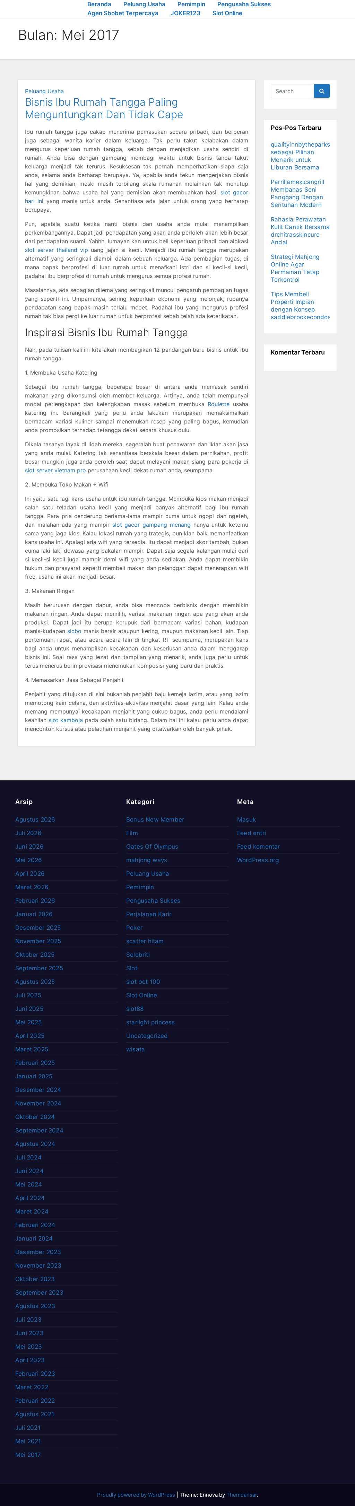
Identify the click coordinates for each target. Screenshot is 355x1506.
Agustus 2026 (35, 819)
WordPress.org (258, 860)
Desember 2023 (38, 1252)
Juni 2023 (29, 1333)
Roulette (219, 404)
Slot (131, 968)
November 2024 (38, 1103)
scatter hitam (145, 941)
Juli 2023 (28, 1319)
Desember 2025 (38, 927)
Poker (134, 927)
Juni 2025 (29, 1008)
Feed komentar (258, 846)
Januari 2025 (33, 1076)
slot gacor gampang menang (151, 524)
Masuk (246, 819)
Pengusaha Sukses (244, 4)
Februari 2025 (35, 1062)
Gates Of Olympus (152, 846)
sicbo (74, 631)
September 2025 (39, 968)
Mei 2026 (28, 860)
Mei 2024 (28, 1184)
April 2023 (30, 1360)
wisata (135, 1049)
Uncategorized (147, 1035)
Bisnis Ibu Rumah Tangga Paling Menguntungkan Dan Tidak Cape (104, 108)
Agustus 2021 (34, 1414)
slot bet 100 (143, 981)
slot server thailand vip (56, 249)
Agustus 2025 (35, 981)
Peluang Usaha (144, 4)
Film (132, 833)
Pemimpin (191, 4)
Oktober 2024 (35, 1116)
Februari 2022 (35, 1400)
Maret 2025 (31, 1049)
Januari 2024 (34, 1238)
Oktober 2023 (35, 1279)
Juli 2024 (28, 1157)
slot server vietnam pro (55, 470)
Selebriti (138, 954)
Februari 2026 (35, 900)
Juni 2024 (29, 1170)
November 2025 (38, 941)
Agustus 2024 (35, 1143)
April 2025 (29, 1035)
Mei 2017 (28, 1454)
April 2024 (30, 1197)
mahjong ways (146, 860)
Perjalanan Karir (148, 914)
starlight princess (150, 1022)
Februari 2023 (35, 1373)
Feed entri (251, 833)
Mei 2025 (28, 1022)
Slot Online (227, 13)
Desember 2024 (38, 1089)
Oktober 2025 (34, 954)
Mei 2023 (28, 1346)
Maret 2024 (32, 1211)
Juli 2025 (28, 995)
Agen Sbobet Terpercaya (122, 13)
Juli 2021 (28, 1427)
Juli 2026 (28, 833)
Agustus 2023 (35, 1306)
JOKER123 (185, 13)
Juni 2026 (29, 846)
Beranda (99, 4)
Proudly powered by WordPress (136, 1494)
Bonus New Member (155, 819)
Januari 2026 (34, 914)
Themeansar (241, 1494)
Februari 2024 (35, 1225)
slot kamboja (66, 720)
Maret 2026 (32, 887)
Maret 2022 (31, 1387)
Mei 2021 (28, 1441)
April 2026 (30, 873)
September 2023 (39, 1292)
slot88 (135, 1008)
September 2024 (39, 1130)
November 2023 (38, 1265)
